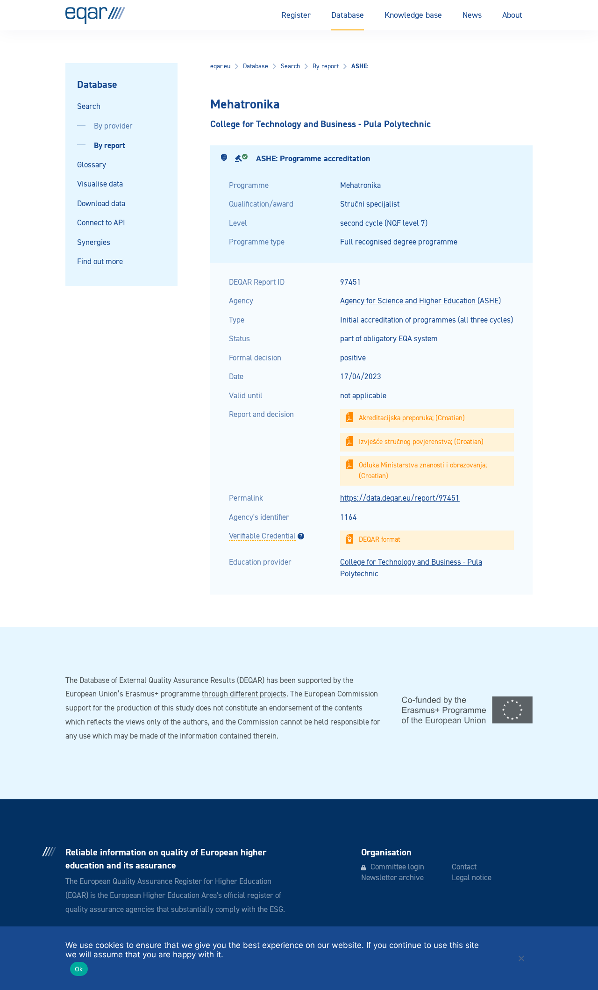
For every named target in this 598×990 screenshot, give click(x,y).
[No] (521, 958)
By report (109, 146)
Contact (464, 867)
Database (347, 15)
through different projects (244, 694)
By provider (113, 126)
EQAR (95, 15)
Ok (79, 969)
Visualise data (100, 184)
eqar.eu (220, 66)
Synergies (93, 243)
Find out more (100, 262)
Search (88, 107)
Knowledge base (413, 15)
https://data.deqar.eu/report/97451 (400, 498)
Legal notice (471, 878)
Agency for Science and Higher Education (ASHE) (420, 301)
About (512, 15)
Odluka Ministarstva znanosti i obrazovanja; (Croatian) (423, 471)
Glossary (91, 165)
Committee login (397, 867)
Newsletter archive (392, 878)
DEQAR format (379, 539)
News (472, 15)
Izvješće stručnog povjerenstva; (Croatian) (421, 441)
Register (296, 15)
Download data (101, 204)
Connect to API (101, 223)
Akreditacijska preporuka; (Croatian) (412, 418)
